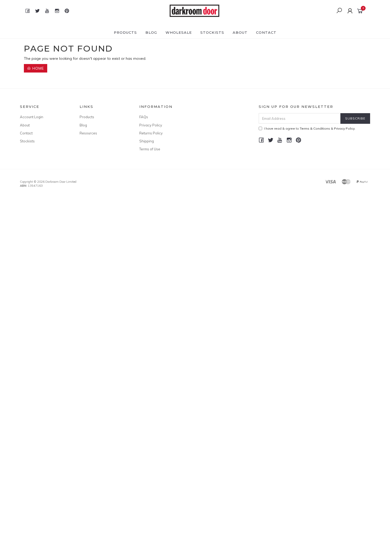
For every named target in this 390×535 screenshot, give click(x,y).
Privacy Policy (150, 125)
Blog (151, 32)
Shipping (146, 141)
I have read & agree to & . (310, 128)
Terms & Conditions (315, 128)
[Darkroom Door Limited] (194, 10)
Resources (88, 133)
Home (37, 68)
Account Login (31, 117)
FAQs (143, 117)
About (240, 32)
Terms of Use (149, 149)
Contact (266, 32)
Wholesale (179, 32)
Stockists (212, 32)
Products (125, 32)
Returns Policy (151, 133)
